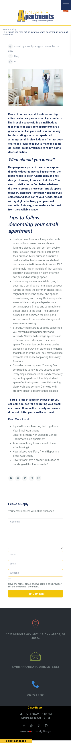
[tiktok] (32, 726)
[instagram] (47, 726)
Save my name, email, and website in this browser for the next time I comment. (35, 585)
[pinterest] (40, 726)
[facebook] (24, 726)
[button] (66, 5)
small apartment (35, 285)
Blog (16, 56)
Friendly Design (42, 731)
